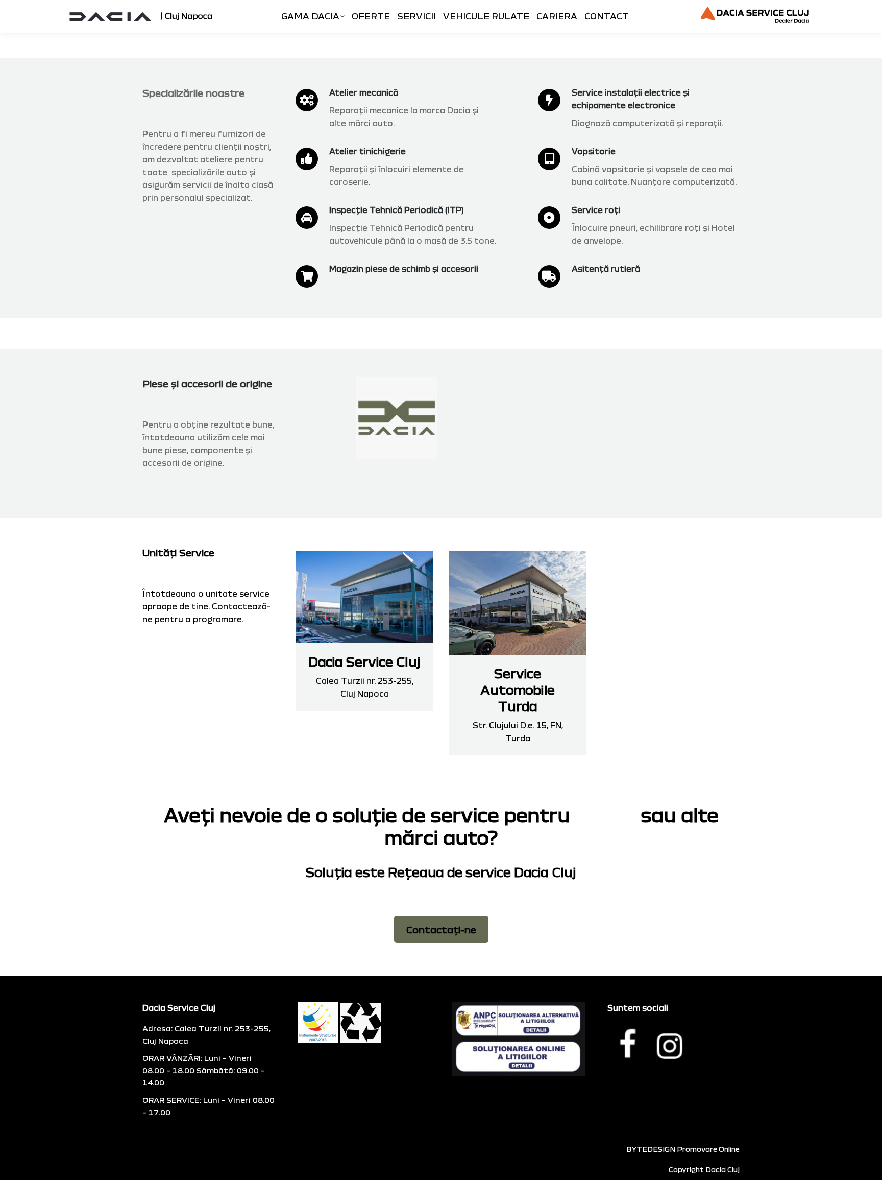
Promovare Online (708, 1149)
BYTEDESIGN (650, 1149)
